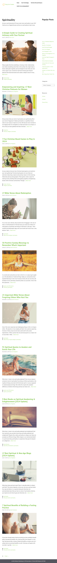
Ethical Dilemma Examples (47, 61)
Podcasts (5, 131)
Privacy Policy (45, 102)
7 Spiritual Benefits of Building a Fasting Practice (19, 506)
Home (18, 2)
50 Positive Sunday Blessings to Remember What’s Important (15, 243)
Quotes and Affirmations (9, 286)
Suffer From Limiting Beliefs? (23, 6)
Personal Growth (7, 497)
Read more (4, 74)
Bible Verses (6, 235)
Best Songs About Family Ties (48, 74)
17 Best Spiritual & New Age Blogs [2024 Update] (16, 454)
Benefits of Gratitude (46, 45)
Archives (44, 99)
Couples (5, 79)
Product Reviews (7, 184)
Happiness (6, 130)
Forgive (10, 339)
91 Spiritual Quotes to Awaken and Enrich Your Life (16, 348)
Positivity (5, 287)
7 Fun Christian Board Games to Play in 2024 (18, 140)
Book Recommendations (8, 445)
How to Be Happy (25, 2)
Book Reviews (6, 444)
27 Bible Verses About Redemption (16, 193)
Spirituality (9, 79)
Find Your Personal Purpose (36, 2)
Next (7, 556)
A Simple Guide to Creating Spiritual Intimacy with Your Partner (17, 34)
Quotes (5, 391)
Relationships (6, 78)
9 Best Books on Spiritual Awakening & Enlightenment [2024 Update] (18, 400)
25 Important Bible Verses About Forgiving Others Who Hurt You (16, 296)
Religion (9, 131)
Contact (43, 96)
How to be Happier (46, 49)
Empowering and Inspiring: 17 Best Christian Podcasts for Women (17, 88)
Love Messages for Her (46, 51)
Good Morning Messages (47, 47)
